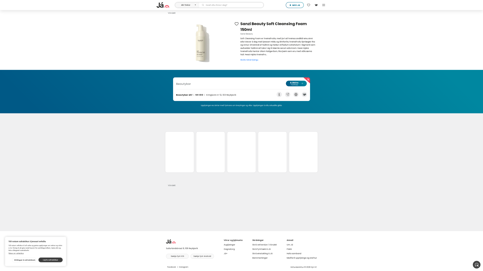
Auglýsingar (229, 244)
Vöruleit (172, 13)
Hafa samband (294, 253)
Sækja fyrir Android (202, 256)
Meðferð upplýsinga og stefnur (302, 257)
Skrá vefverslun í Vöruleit (264, 244)
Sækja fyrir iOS (177, 256)
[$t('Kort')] (316, 5)
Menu (323, 5)
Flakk (289, 249)
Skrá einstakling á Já (262, 253)
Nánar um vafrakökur (16, 253)
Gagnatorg (229, 249)
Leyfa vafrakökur (50, 260)
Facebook (171, 267)
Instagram (183, 267)
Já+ (225, 253)
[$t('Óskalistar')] (308, 5)
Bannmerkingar (260, 257)
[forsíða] (165, 5)
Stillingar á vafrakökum (24, 260)
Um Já (290, 244)
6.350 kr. (294, 83)
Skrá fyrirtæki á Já (261, 249)
